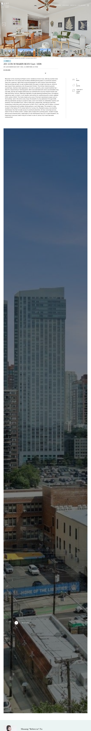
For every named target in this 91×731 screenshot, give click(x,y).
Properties (49, 5)
